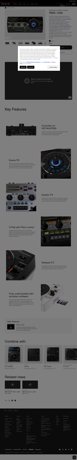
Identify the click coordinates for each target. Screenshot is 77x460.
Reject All (23, 67)
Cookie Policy (47, 62)
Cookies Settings (53, 67)
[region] (39, 58)
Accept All (30, 67)
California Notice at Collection (33, 62)
